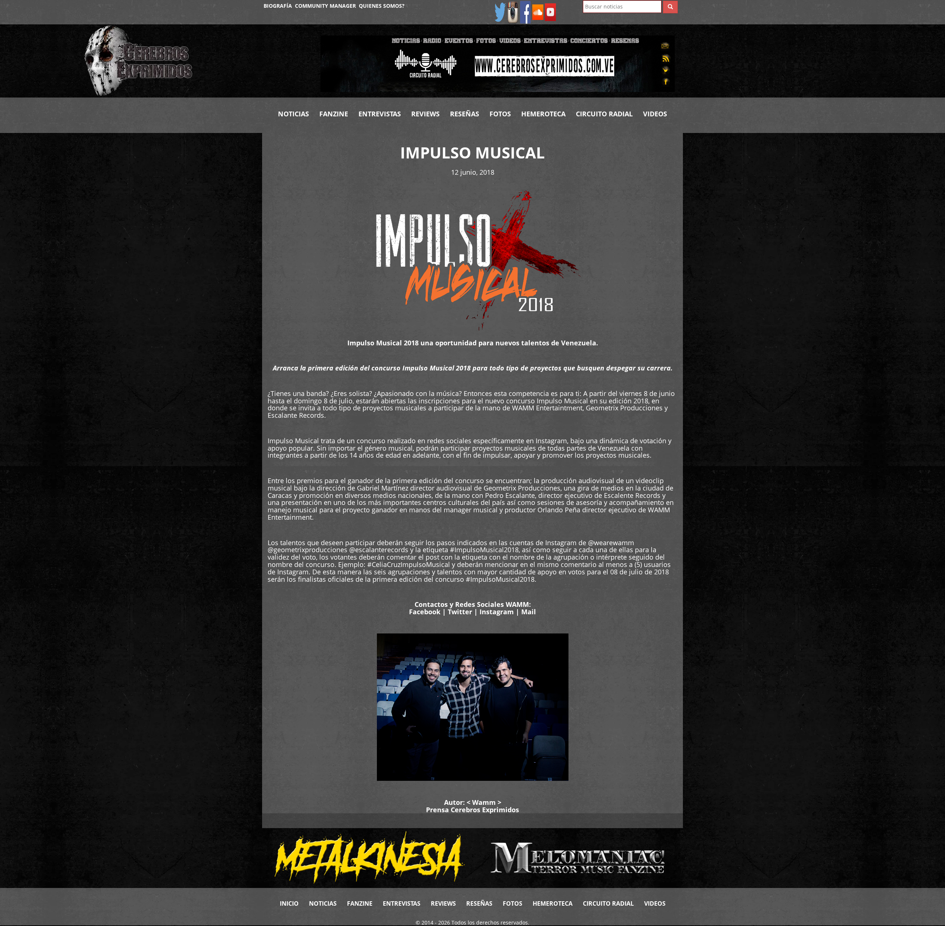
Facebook (424, 611)
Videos (655, 113)
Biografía (278, 5)
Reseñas (464, 113)
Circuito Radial (604, 113)
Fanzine (333, 113)
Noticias (293, 113)
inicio (289, 903)
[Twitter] (500, 11)
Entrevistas (379, 113)
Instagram (497, 611)
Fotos (500, 113)
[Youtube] (550, 11)
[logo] (197, 61)
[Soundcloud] (537, 11)
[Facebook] (525, 11)
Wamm (484, 802)
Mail (528, 611)
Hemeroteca (543, 113)
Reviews (425, 113)
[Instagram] (512, 11)
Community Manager (325, 5)
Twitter (460, 611)
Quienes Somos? (382, 5)
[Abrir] (497, 62)
